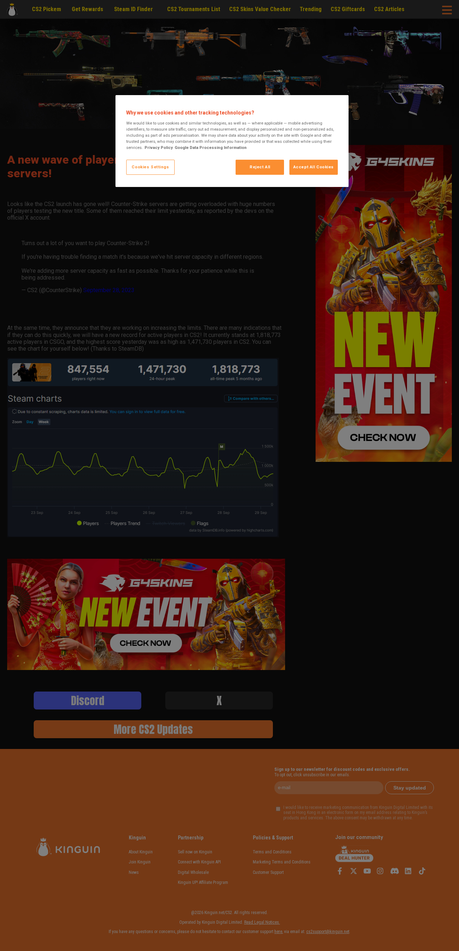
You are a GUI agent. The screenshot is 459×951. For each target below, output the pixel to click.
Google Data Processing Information (211, 147)
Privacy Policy (159, 147)
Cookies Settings (150, 166)
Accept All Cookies (313, 166)
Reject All (260, 166)
